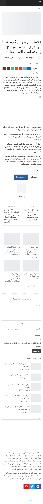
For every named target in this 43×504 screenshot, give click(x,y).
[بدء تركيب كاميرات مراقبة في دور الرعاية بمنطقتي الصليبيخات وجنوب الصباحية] (12, 239)
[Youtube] (26, 486)
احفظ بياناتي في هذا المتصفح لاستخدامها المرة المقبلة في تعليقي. (22, 344)
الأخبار (38, 233)
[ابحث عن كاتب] (21, 188)
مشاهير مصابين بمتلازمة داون (20, 375)
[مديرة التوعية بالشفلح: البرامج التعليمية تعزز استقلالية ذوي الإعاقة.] (12, 266)
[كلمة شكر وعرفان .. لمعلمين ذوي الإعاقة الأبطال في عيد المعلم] (36, 366)
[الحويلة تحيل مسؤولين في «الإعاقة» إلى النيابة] (31, 266)
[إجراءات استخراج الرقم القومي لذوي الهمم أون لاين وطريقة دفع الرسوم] (36, 398)
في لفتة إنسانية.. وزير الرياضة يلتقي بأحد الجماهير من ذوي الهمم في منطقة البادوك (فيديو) (31, 214)
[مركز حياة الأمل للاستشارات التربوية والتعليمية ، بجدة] (36, 387)
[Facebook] (38, 486)
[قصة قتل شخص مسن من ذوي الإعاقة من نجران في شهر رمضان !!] (36, 409)
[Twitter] (32, 486)
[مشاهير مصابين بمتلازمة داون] (36, 377)
